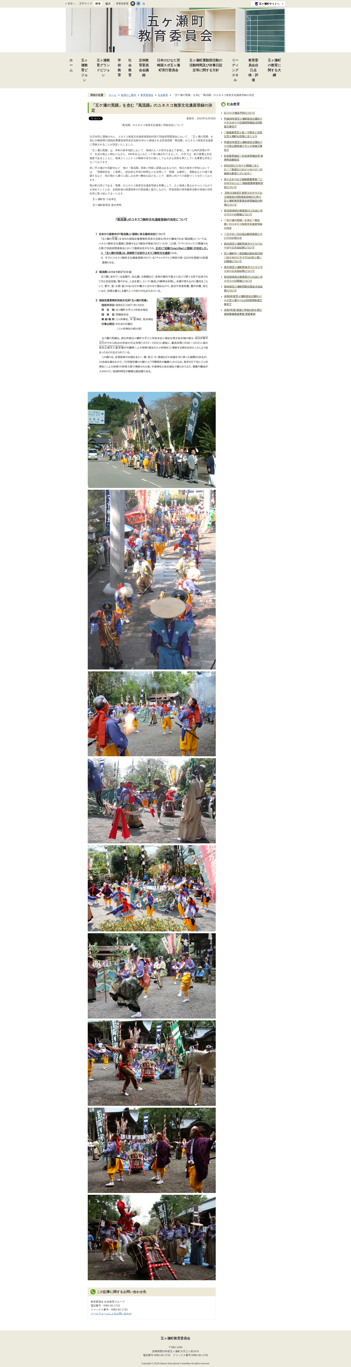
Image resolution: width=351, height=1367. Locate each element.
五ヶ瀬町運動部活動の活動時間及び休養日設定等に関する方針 (205, 65)
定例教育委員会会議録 (144, 67)
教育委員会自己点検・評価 (253, 70)
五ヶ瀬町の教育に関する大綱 (274, 67)
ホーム (71, 65)
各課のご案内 (128, 95)
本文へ (71, 3)
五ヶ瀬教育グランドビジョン (103, 67)
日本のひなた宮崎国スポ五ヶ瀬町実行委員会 (168, 65)
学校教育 (119, 67)
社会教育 (130, 67)
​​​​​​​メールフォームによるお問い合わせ (111, 1313)
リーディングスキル (235, 70)
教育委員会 (147, 95)
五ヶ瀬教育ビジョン (84, 70)
